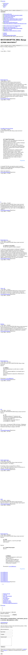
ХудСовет (5, 597)
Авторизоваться (4, 622)
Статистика (5, 599)
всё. (1, 409)
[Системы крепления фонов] (14, 591)
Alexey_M (3, 288)
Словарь (10, 29)
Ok (1, 653)
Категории (3, 11)
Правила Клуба (6, 593)
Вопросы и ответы (16, 30)
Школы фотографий (17, 28)
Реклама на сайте (7, 600)
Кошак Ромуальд (4, 79)
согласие (5, 650)
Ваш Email (3, 631)
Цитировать (7, 98)
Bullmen (2, 324)
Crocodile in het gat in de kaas (7, 128)
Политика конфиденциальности (10, 603)
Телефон (2, 634)
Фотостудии (13, 27)
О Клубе (5, 594)
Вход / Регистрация (7, 596)
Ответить (3, 98)
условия (24, 649)
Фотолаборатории (16, 25)
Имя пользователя (5, 629)
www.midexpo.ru (9, 378)
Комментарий (4, 636)
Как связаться (6, 598)
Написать (3, 646)
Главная (5, 33)
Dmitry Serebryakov (5, 460)
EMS (2, 499)
